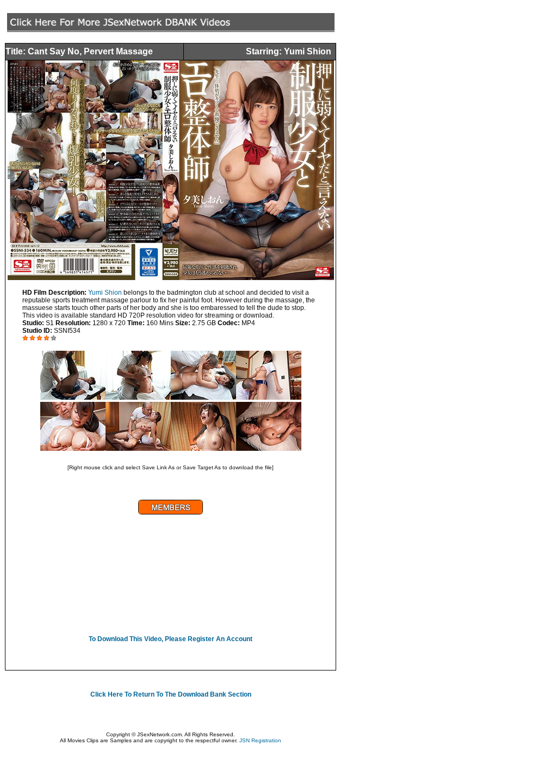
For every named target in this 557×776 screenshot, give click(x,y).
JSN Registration (260, 740)
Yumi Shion (105, 292)
